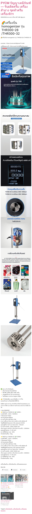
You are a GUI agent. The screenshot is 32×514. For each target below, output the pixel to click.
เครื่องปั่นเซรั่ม (17, 509)
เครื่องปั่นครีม (8, 509)
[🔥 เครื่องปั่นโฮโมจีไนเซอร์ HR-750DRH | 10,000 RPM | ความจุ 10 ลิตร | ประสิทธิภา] (7, 478)
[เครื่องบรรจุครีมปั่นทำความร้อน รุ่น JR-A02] (21, 478)
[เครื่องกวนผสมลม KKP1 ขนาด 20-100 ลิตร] (7, 496)
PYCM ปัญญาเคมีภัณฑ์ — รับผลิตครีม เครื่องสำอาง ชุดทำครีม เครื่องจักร (16, 8)
